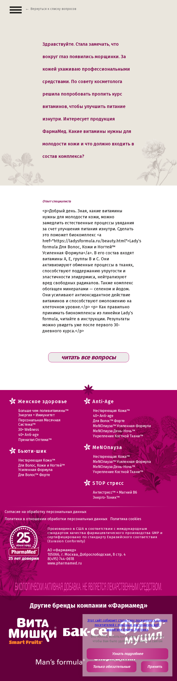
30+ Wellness (28, 429)
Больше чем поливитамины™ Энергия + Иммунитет (43, 412)
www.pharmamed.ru (64, 563)
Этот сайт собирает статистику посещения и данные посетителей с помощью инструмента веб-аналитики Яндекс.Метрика (127, 625)
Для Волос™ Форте (34, 475)
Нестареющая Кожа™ (36, 460)
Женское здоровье (42, 402)
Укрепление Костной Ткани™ (118, 436)
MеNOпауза (107, 447)
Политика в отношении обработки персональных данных (56, 519)
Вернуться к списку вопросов (53, 9)
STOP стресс (108, 483)
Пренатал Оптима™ (35, 440)
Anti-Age (103, 402)
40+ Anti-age (28, 434)
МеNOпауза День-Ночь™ (114, 431)
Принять (154, 666)
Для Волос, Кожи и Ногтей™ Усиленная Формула (41, 467)
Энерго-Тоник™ (106, 497)
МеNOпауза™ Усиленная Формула (122, 426)
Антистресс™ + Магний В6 (115, 492)
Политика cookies (125, 519)
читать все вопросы (88, 357)
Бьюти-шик (32, 451)
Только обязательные (111, 666)
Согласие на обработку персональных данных (45, 512)
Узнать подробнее (127, 653)
